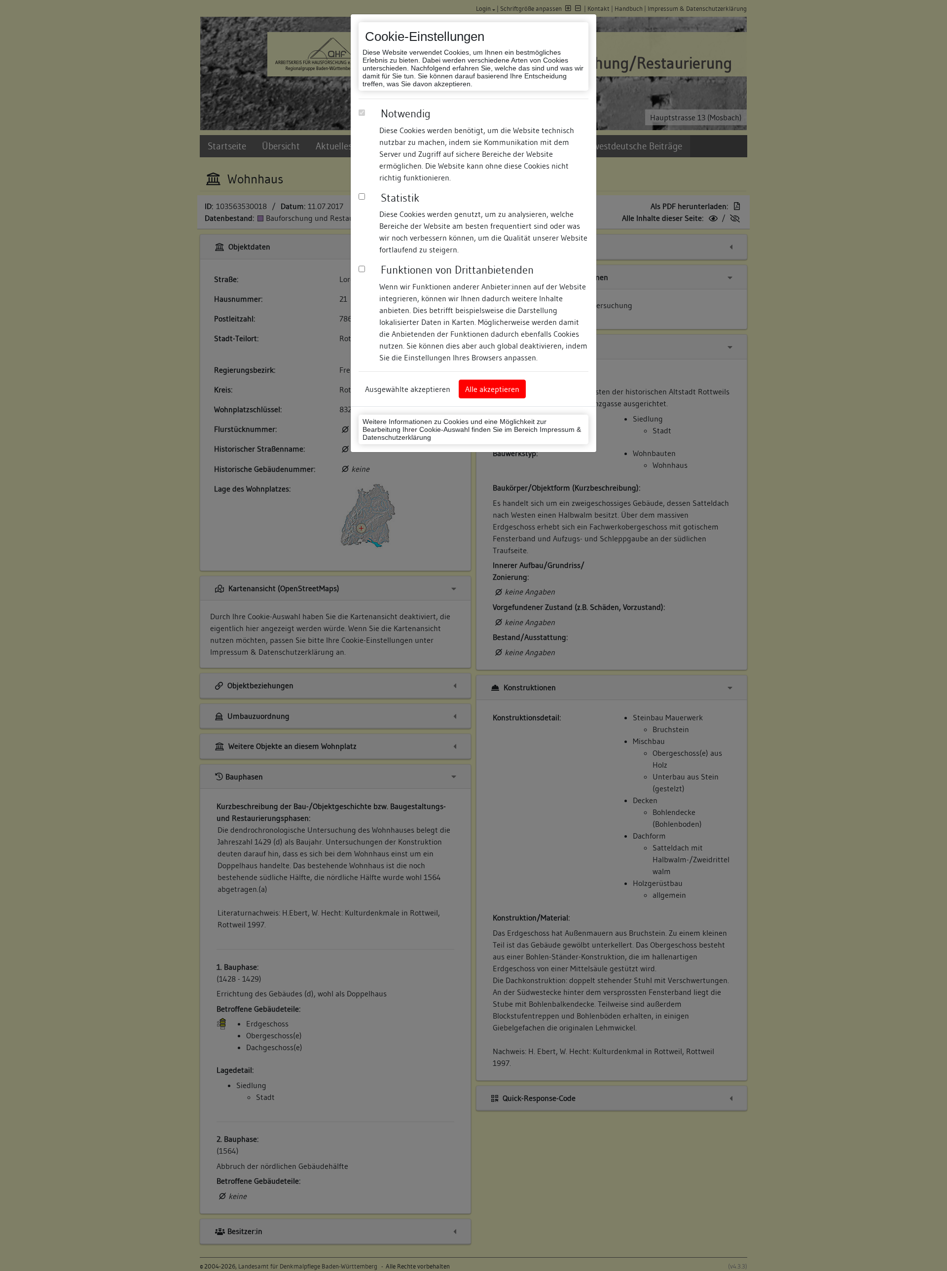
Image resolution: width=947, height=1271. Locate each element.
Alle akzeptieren (492, 389)
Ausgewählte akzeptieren (407, 389)
